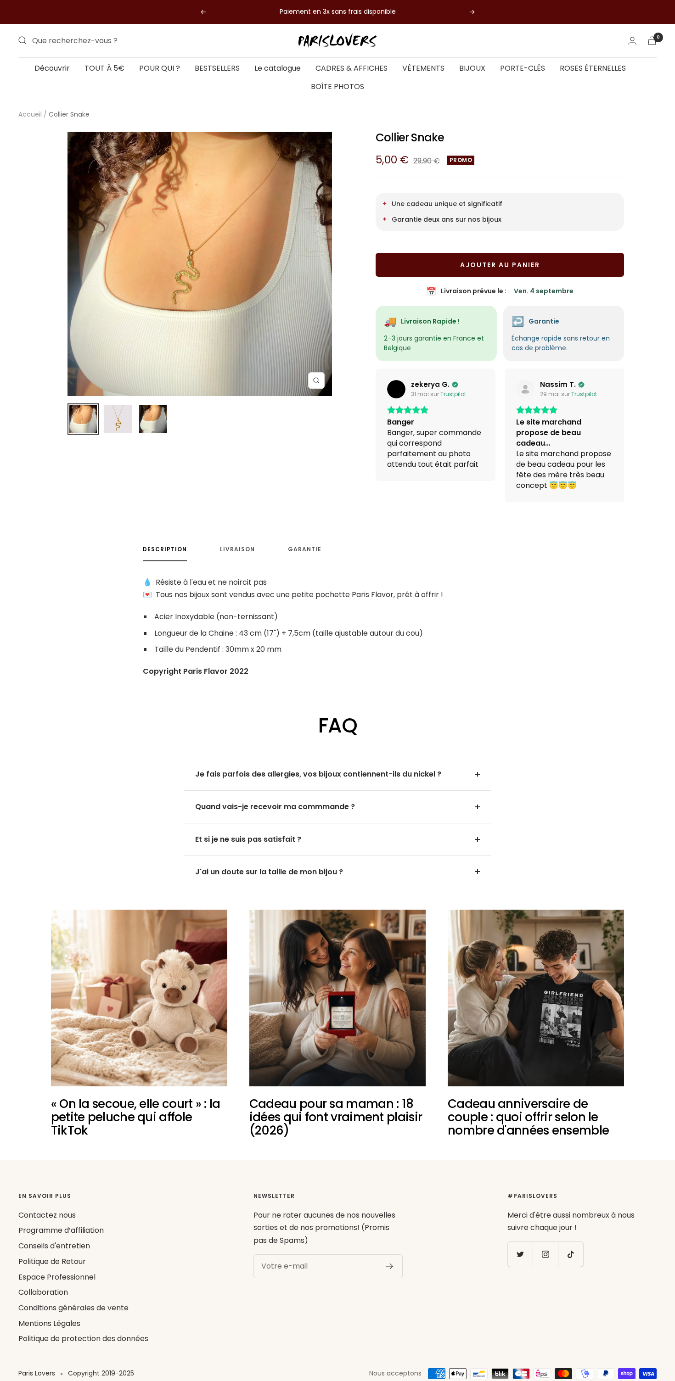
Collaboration (43, 1292)
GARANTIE (304, 549)
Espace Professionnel (57, 1277)
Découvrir (52, 68)
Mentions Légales (49, 1323)
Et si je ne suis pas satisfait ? (248, 839)
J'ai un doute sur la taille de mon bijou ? (269, 872)
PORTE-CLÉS (522, 68)
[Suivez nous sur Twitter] (520, 1254)
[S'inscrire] (390, 1266)
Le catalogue (277, 68)
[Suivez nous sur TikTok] (570, 1254)
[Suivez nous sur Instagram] (545, 1254)
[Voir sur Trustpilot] (396, 389)
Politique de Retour (52, 1261)
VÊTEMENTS (423, 68)
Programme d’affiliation (61, 1230)
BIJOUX (472, 68)
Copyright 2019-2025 (101, 1373)
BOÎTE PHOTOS (337, 86)
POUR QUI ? (159, 68)
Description (165, 549)
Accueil (30, 114)
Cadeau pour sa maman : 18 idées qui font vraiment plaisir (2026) (335, 1117)
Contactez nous (47, 1215)
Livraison (237, 549)
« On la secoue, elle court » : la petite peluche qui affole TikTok (135, 1117)
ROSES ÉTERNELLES (593, 68)
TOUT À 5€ (104, 68)
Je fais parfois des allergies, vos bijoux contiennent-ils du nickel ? (318, 774)
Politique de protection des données (83, 1338)
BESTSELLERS (217, 68)
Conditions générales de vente (73, 1308)
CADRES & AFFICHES (351, 68)
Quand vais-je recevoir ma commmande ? (275, 806)
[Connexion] (632, 41)
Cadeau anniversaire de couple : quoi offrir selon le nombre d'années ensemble (528, 1117)
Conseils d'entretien (54, 1246)
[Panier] (652, 40)
